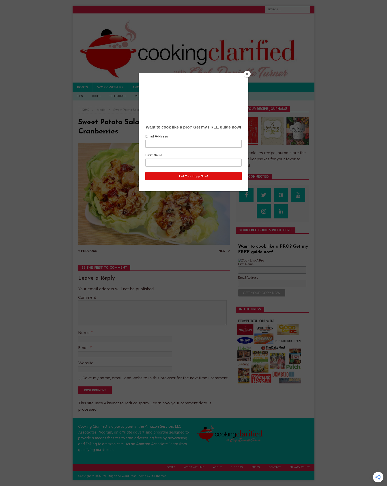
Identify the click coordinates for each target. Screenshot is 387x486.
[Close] (247, 74)
